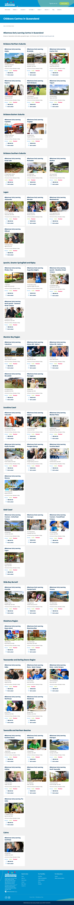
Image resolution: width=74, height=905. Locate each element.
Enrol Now (40, 876)
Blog (53, 9)
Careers (39, 9)
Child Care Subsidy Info (42, 878)
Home (4, 26)
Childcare (14, 9)
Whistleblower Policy (39, 897)
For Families (31, 9)
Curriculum (23, 9)
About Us (46, 9)
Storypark (40, 884)
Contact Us (59, 9)
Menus (39, 882)
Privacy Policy (32, 897)
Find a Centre (7, 9)
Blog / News (24, 884)
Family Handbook (41, 880)
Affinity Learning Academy (59, 878)
